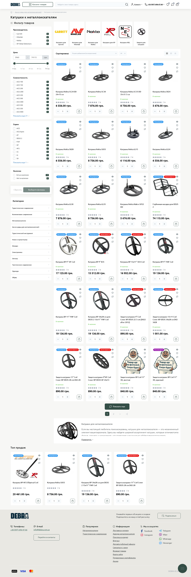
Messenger (167, 543)
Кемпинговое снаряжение (22, 214)
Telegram (167, 531)
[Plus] (67, 111)
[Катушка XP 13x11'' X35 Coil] (133, 245)
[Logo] (15, 4)
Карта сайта (118, 554)
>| (127, 414)
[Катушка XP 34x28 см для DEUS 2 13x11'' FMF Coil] (101, 300)
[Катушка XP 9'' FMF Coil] (165, 245)
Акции (115, 561)
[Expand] (49, 208)
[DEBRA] (52, 516)
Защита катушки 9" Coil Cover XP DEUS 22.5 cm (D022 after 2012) (133, 319)
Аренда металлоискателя (124, 534)
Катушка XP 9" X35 (96, 262)
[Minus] (58, 111)
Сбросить (18, 190)
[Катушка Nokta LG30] (69, 188)
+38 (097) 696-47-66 (19, 530)
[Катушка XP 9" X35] (101, 245)
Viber (165, 535)
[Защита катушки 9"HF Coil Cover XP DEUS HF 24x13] (101, 361)
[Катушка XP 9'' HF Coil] (69, 245)
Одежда (15, 271)
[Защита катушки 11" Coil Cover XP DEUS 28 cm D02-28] (69, 361)
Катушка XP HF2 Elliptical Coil (25, 483)
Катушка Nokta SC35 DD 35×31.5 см (130, 93)
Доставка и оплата (121, 530)
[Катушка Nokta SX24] (165, 75)
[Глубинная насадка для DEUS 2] (165, 188)
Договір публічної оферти (124, 544)
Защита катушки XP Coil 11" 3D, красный (165, 378)
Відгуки (116, 541)
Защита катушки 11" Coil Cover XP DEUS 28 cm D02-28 (68, 378)
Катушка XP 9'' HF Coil (65, 262)
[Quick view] (80, 64)
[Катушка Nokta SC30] (101, 75)
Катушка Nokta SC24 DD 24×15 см (66, 93)
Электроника (17, 252)
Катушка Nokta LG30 (64, 204)
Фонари (15, 246)
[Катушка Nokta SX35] (101, 133)
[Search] (126, 4)
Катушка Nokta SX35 (97, 149)
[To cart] (79, 111)
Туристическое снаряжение (22, 208)
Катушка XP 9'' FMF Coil (163, 262)
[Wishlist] (80, 67)
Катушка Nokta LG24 (161, 149)
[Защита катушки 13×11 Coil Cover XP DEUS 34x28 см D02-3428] (165, 300)
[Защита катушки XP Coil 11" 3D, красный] (165, 361)
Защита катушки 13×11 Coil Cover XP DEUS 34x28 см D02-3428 (165, 319)
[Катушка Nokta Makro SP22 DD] (133, 188)
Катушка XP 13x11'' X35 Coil (132, 262)
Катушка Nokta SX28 (65, 149)
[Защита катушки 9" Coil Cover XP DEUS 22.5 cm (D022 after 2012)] (133, 300)
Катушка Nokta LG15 (129, 149)
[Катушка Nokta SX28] (69, 133)
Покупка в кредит (120, 537)
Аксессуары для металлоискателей (28, 12)
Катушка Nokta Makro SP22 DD (132, 205)
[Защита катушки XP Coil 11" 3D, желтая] (133, 361)
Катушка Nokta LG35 (97, 204)
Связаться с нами (120, 548)
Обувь (14, 277)
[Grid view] (167, 53)
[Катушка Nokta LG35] (101, 188)
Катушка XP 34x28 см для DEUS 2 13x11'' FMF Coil (99, 318)
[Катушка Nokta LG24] (165, 133)
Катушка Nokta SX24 (161, 92)
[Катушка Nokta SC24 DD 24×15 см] (69, 75)
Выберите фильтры (36, 190)
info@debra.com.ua (42, 530)
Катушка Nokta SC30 (97, 92)
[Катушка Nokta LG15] (133, 133)
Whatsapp (167, 539)
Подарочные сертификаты (124, 558)
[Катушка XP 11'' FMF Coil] (69, 300)
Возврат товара (119, 551)
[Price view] (175, 53)
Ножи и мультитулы (19, 239)
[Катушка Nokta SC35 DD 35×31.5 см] (133, 75)
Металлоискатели (19, 221)
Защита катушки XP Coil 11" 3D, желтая (132, 378)
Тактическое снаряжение (22, 265)
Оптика (15, 258)
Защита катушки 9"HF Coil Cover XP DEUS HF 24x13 (99, 378)
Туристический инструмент (22, 233)
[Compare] (80, 71)
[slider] (14, 63)
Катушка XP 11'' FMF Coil (66, 317)
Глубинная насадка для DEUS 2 (165, 205)
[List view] (171, 53)
